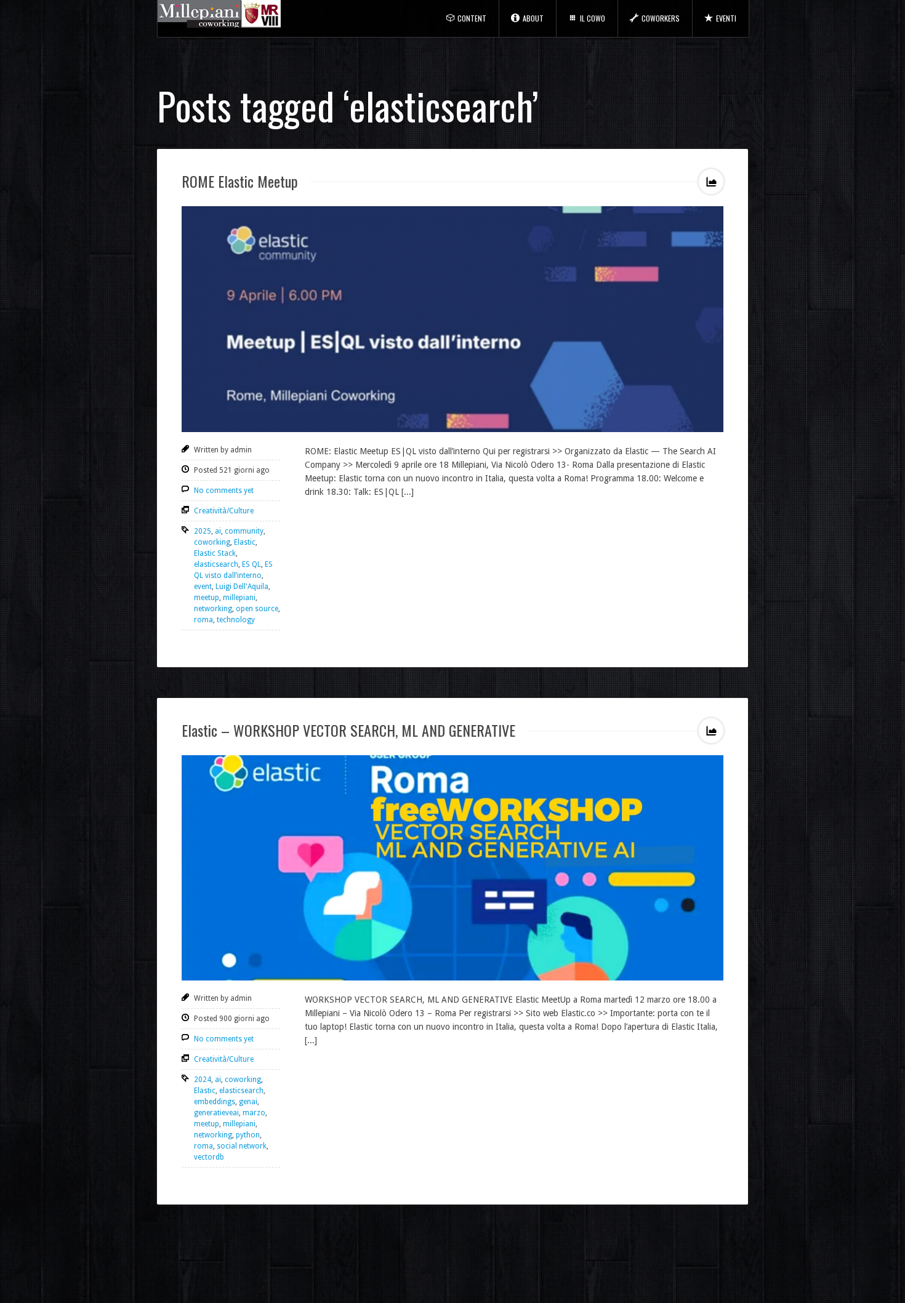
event (203, 586)
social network (242, 1146)
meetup (206, 597)
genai (248, 1101)
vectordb (209, 1157)
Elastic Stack (215, 553)
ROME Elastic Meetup (240, 181)
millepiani (239, 597)
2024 (202, 1079)
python (248, 1135)
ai (218, 531)
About (533, 18)
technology (236, 619)
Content (471, 18)
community (244, 531)
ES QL (251, 564)
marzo (254, 1113)
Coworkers (661, 18)
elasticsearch (216, 564)
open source (257, 608)
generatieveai (216, 1113)
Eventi (726, 18)
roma (203, 619)
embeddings (214, 1101)
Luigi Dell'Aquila (241, 586)
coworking (212, 542)
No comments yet (224, 490)
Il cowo (592, 18)
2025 (202, 531)
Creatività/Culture (224, 511)
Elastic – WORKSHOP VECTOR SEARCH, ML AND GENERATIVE (348, 730)
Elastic (244, 542)
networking (213, 608)
